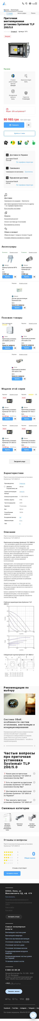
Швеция (22, 491)
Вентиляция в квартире (13, 935)
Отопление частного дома (14, 945)
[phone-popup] (23, 3)
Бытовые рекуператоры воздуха (32, 825)
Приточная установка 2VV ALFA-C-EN (19, 370)
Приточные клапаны (20, 824)
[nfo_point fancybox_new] (5, 487)
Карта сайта (9, 907)
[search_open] (26, 3)
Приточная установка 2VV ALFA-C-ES (28, 339)
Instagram (23, 1008)
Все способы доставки (12, 208)
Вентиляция (14, 10)
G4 (20, 517)
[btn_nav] (36, 3)
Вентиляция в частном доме (15, 932)
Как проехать (10, 897)
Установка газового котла (14, 961)
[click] (28, 125)
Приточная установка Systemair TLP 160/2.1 (28, 410)
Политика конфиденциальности (16, 899)
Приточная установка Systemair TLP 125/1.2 (9, 410)
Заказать (15, 125)
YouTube (15, 1008)
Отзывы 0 (14, 31)
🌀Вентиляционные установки (13, 11)
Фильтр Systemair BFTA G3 (9, 268)
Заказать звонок (14, 991)
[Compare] (15, 276)
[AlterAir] (4, 3)
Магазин (6, 10)
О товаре (9, 13)
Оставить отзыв (12, 873)
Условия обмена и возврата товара (17, 238)
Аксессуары (22, 13)
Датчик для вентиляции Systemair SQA (19, 299)
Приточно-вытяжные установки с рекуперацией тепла (7, 827)
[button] (33, 1015)
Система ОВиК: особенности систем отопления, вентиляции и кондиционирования (19, 723)
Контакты (8, 910)
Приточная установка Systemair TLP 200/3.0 (9, 441)
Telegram (31, 1008)
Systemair (22, 483)
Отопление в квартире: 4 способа (17, 942)
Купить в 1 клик (19, 133)
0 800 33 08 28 (12, 970)
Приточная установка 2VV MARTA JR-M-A (9, 340)
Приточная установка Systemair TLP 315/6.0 (28, 441)
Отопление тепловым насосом (16, 948)
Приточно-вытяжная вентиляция (17, 939)
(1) (10, 324)
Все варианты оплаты (12, 224)
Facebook (7, 1008)
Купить (7, 277)
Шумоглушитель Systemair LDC (26, 268)
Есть (21, 520)
